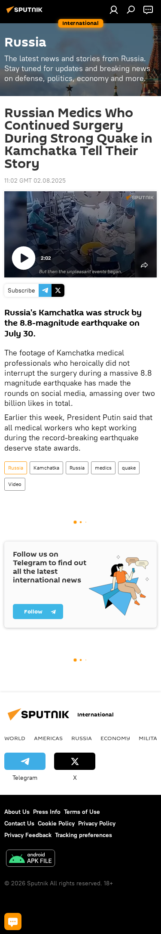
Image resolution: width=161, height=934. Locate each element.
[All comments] (12, 921)
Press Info (47, 812)
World (14, 738)
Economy (115, 738)
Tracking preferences (83, 835)
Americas (48, 738)
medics (103, 467)
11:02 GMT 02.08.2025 (35, 180)
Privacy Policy (96, 823)
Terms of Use (82, 812)
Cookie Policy (56, 823)
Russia (15, 467)
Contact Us (19, 823)
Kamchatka (46, 467)
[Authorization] (113, 9)
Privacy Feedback (28, 835)
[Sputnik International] (25, 13)
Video (14, 484)
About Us (17, 812)
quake (129, 467)
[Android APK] (30, 859)
